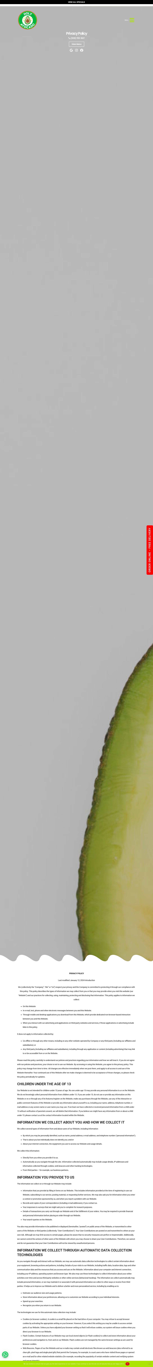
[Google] (71, 50)
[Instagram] (76, 50)
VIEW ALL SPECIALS (76, 2)
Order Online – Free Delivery (149, 550)
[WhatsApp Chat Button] (5, 1354)
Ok (127, 1364)
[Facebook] (81, 50)
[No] (149, 1364)
